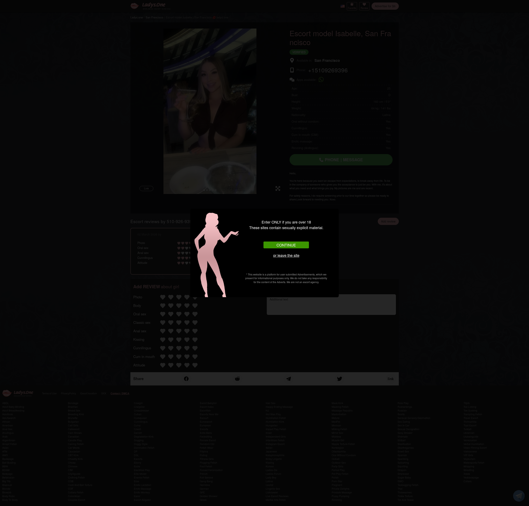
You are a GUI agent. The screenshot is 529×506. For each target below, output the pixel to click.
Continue (286, 245)
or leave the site (286, 255)
